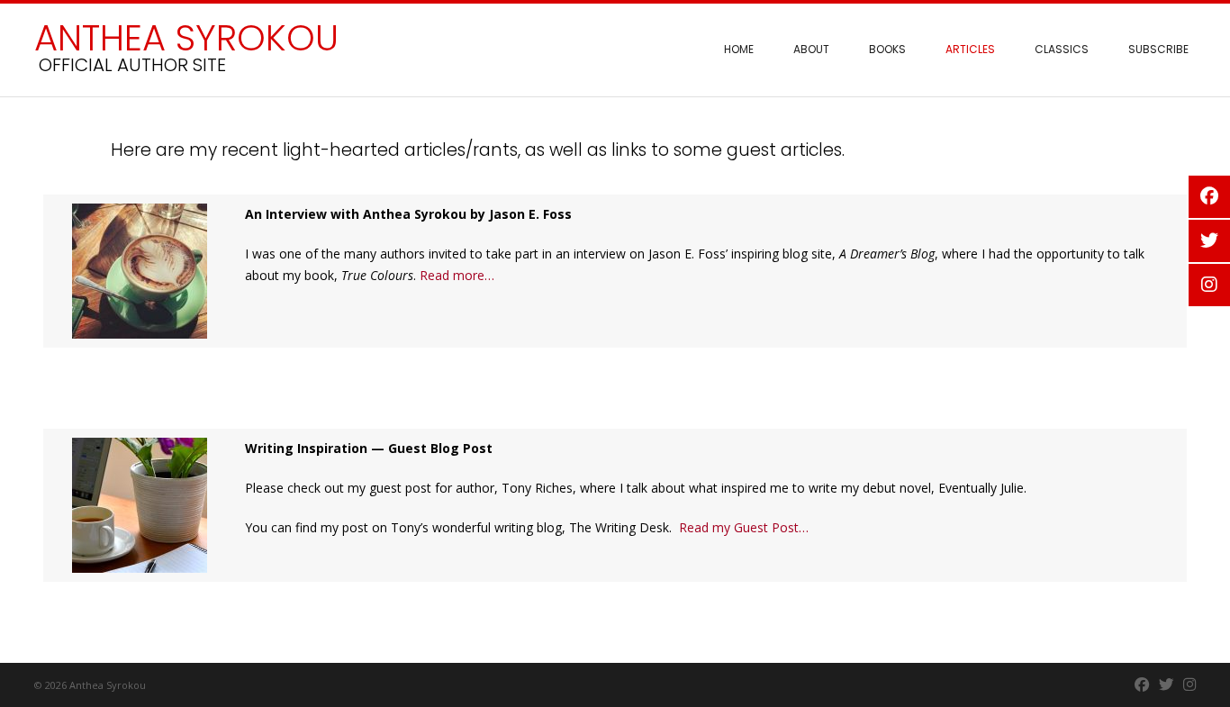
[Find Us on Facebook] (1142, 685)
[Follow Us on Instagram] (1189, 685)
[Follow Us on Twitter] (1166, 685)
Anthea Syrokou (186, 38)
